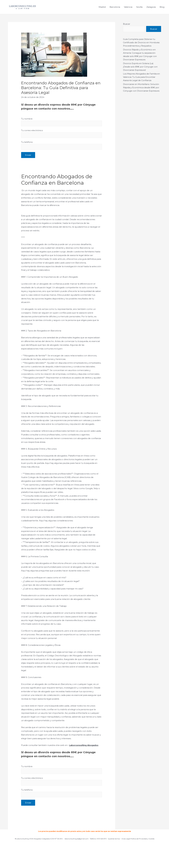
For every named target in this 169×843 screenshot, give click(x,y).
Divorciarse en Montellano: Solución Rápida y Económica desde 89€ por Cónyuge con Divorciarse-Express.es (141, 87)
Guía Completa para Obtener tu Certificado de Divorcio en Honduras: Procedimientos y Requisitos (141, 42)
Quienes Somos (114, 839)
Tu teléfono (27, 142)
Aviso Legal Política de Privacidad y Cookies (138, 839)
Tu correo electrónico (32, 130)
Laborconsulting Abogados (83, 745)
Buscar (126, 24)
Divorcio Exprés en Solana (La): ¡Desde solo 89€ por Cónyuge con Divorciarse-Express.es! (140, 66)
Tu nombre (26, 118)
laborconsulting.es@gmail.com (76, 839)
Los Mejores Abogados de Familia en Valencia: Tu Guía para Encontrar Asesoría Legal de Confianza (141, 77)
